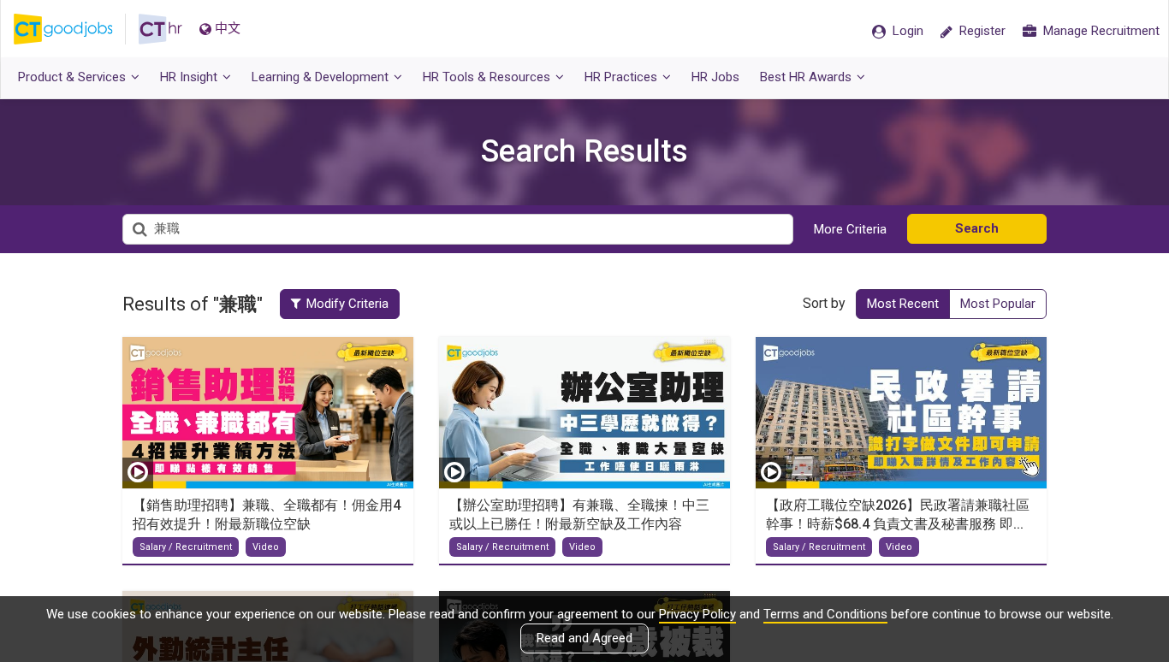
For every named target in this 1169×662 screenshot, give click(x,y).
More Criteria (850, 229)
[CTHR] (160, 29)
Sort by (824, 303)
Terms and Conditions (825, 614)
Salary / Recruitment (185, 547)
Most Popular (997, 303)
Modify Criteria (347, 303)
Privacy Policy (697, 614)
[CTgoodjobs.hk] (76, 29)
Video (265, 547)
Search (977, 228)
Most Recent (903, 303)
